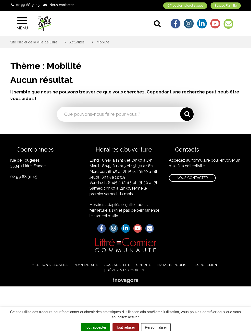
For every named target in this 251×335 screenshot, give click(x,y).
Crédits (143, 265)
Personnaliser (156, 327)
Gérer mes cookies (125, 270)
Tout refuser (125, 327)
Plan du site (86, 265)
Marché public (172, 265)
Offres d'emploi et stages (185, 5)
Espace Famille (225, 5)
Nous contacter (192, 178)
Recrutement (205, 265)
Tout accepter (95, 327)
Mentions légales (50, 265)
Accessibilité (117, 265)
